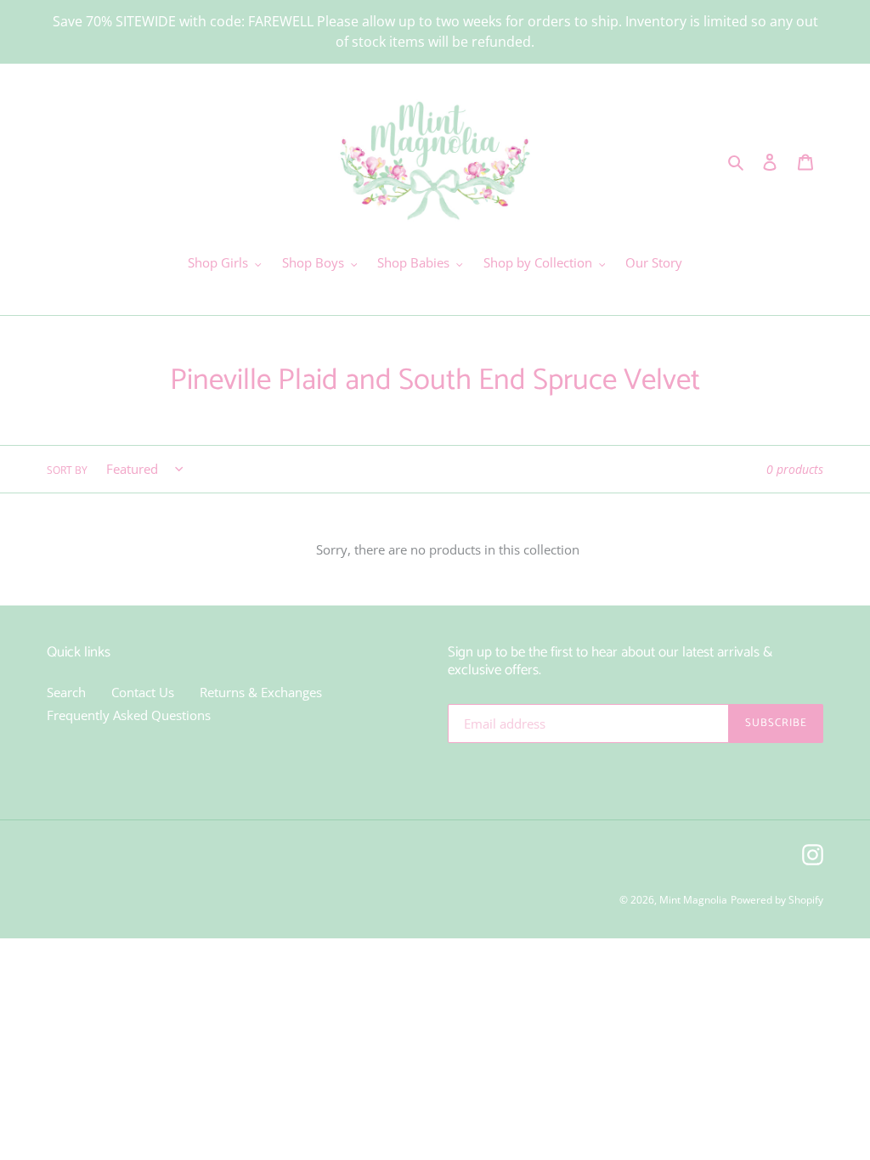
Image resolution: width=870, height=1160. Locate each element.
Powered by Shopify (777, 900)
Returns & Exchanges (261, 692)
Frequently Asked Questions (129, 715)
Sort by (67, 470)
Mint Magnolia (693, 900)
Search (66, 692)
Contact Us (142, 692)
